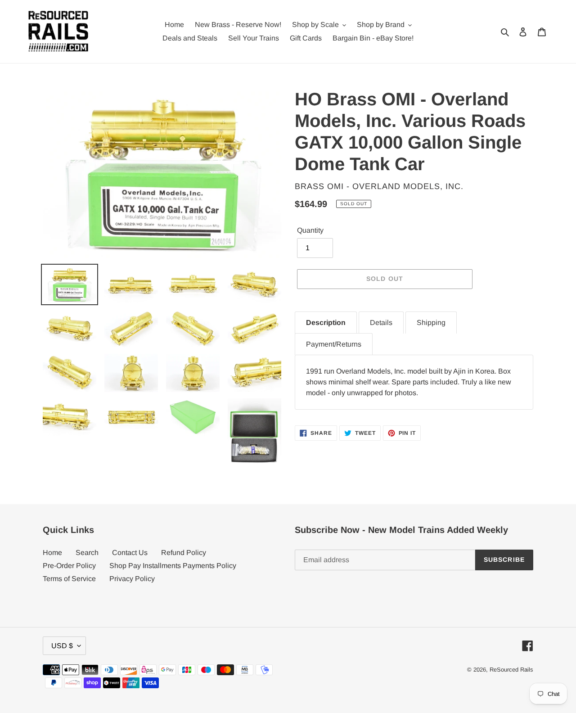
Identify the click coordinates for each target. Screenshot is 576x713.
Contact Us (130, 552)
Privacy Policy (132, 578)
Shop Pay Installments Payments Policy (172, 565)
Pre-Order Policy (69, 565)
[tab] (326, 322)
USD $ (62, 646)
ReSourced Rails (511, 669)
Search (87, 552)
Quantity (310, 230)
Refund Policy (183, 552)
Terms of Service (69, 578)
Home (52, 552)
